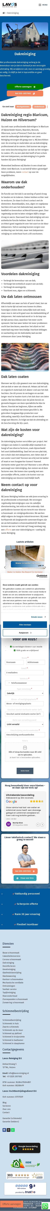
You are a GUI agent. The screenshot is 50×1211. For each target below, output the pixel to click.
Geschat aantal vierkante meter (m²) (24, 710)
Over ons (7, 1109)
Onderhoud (39, 107)
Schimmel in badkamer (13, 1040)
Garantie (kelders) (11, 1121)
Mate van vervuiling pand (24, 720)
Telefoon (24, 679)
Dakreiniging (13, 13)
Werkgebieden (23, 107)
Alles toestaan (25, 625)
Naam (25, 658)
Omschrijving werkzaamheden (25, 730)
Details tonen (36, 617)
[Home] (4, 13)
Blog (4, 1102)
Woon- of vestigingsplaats (24, 699)
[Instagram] (8, 1130)
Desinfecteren (9, 966)
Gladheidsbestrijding (12, 973)
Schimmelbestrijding (12, 1020)
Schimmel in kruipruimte (14, 1037)
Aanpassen (23, 633)
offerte (8, 530)
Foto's (25, 741)
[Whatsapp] (13, 1130)
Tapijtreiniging (9, 992)
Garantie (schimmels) (12, 1118)
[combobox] (7, 682)
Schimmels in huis (11, 1023)
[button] (45, 567)
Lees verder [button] (11, 819)
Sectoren (7, 1106)
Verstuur (25, 771)
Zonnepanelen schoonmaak (15, 999)
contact (25, 172)
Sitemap (33, 1208)
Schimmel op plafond (12, 1033)
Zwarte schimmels (11, 1027)
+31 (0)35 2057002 (14, 1076)
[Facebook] (4, 1130)
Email (24, 668)
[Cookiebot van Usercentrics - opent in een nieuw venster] (36, 576)
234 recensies (27, 798)
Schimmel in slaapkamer (14, 1043)
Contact (6, 1112)
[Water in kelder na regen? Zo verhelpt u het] (25, 557)
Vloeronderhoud (10, 996)
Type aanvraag (24, 689)
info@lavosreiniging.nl (18, 1073)
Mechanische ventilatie (13, 982)
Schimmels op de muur (13, 1030)
